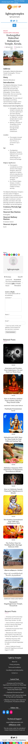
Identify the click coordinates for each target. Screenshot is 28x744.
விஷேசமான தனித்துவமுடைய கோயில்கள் (13, 570)
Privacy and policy (15, 664)
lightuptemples (14, 13)
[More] (19, 255)
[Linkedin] (7, 255)
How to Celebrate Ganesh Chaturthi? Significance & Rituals (13, 491)
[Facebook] (16, 255)
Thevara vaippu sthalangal (11, 32)
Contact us (15, 673)
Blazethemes (22, 740)
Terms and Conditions (14, 667)
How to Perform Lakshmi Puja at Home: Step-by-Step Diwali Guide (13, 400)
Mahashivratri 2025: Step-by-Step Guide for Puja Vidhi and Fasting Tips (13, 439)
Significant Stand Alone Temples (13, 405)
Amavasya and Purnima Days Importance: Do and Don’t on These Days (13, 370)
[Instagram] (4, 255)
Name (7, 314)
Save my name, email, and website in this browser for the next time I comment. (13, 327)
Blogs (13, 365)
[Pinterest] (9, 255)
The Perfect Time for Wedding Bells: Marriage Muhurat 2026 (13, 545)
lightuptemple (9, 47)
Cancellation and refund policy (14, 670)
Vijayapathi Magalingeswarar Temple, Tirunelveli (13, 604)
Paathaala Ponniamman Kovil (13, 410)
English (5, 31)
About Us (14, 661)
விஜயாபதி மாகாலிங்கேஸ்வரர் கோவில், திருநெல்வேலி (13, 574)
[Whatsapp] (12, 255)
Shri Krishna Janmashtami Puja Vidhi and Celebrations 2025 (13, 521)
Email (7, 321)
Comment (8, 298)
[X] (14, 255)
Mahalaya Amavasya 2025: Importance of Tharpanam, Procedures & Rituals (13, 469)
